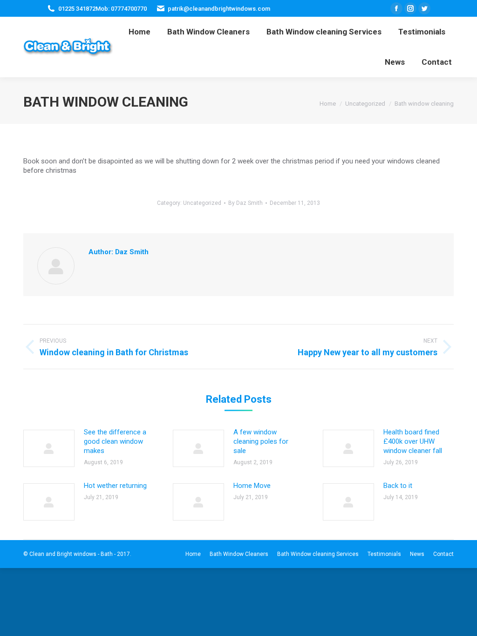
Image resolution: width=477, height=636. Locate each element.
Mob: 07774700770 (121, 8)
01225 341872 (76, 8)
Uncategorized (202, 203)
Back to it (397, 485)
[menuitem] (139, 32)
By (245, 203)
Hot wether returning (115, 485)
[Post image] (49, 448)
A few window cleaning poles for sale (260, 441)
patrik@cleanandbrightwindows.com (219, 8)
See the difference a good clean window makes (115, 441)
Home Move (252, 485)
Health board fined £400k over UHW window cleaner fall (412, 441)
